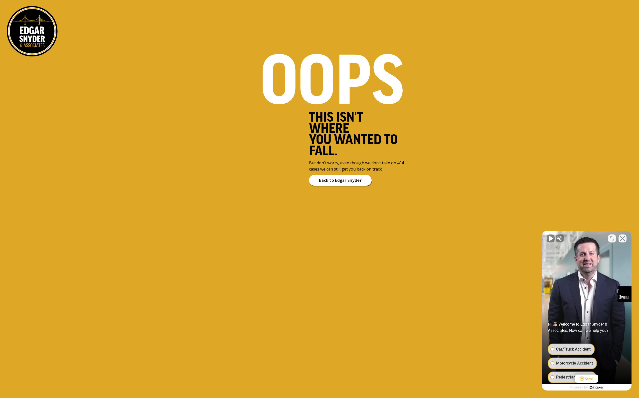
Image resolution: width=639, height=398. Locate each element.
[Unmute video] (551, 238)
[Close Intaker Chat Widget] (623, 238)
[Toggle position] (612, 238)
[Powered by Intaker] (596, 387)
